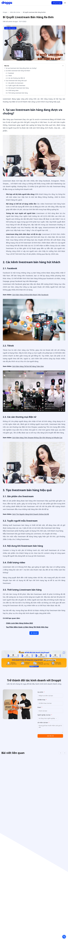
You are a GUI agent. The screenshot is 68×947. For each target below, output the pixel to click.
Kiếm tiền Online (15, 12)
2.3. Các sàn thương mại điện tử (15, 78)
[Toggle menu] (65, 2)
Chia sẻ (35, 633)
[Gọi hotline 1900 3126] (64, 936)
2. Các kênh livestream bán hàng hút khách (17, 70)
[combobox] (48, 718)
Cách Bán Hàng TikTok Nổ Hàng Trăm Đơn (28, 366)
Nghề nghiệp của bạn (45, 715)
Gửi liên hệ (50, 736)
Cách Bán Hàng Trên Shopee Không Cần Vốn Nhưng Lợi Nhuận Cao (37, 438)
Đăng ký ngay (57, 3)
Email (40, 707)
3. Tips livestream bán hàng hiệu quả (15, 80)
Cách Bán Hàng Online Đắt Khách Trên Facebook (30, 295)
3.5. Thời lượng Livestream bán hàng (17, 93)
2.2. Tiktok (9, 75)
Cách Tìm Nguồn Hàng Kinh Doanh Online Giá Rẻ (30, 514)
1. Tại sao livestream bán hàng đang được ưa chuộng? (20, 68)
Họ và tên (41, 692)
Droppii (5, 12)
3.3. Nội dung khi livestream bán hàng (17, 88)
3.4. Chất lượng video (12, 90)
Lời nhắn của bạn (43, 722)
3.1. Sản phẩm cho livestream (14, 83)
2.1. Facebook (10, 73)
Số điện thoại (42, 699)
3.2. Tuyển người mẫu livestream (15, 85)
